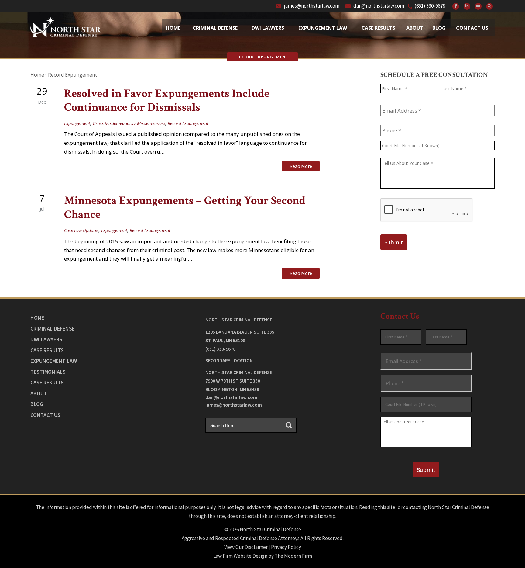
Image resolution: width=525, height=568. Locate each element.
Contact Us (472, 28)
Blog (439, 28)
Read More (301, 166)
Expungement (77, 123)
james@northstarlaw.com (311, 5)
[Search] (489, 6)
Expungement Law (322, 28)
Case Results (378, 28)
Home (173, 28)
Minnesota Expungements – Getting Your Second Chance (185, 207)
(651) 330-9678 (429, 5)
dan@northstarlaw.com (378, 5)
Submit (393, 242)
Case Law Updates (81, 230)
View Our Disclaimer (246, 547)
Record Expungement (188, 123)
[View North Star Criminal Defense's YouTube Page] (478, 6)
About (415, 28)
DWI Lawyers (46, 339)
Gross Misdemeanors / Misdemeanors (129, 123)
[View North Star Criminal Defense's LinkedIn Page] (467, 6)
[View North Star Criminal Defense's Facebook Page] (455, 6)
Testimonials (48, 371)
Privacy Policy (286, 547)
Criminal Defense (215, 28)
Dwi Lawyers (268, 28)
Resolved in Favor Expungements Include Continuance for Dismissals (166, 100)
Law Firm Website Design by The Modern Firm (262, 555)
